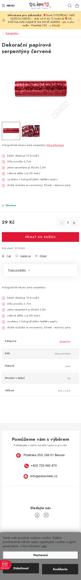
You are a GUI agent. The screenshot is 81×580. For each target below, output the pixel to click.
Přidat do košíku (40, 237)
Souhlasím (60, 569)
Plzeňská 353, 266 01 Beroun (44, 455)
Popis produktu (17, 270)
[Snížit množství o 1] (61, 223)
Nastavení (40, 555)
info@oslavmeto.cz (44, 476)
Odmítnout (21, 568)
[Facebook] (37, 515)
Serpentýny (65, 341)
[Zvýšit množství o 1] (74, 223)
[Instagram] (46, 515)
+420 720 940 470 (44, 465)
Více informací (55, 145)
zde (44, 546)
